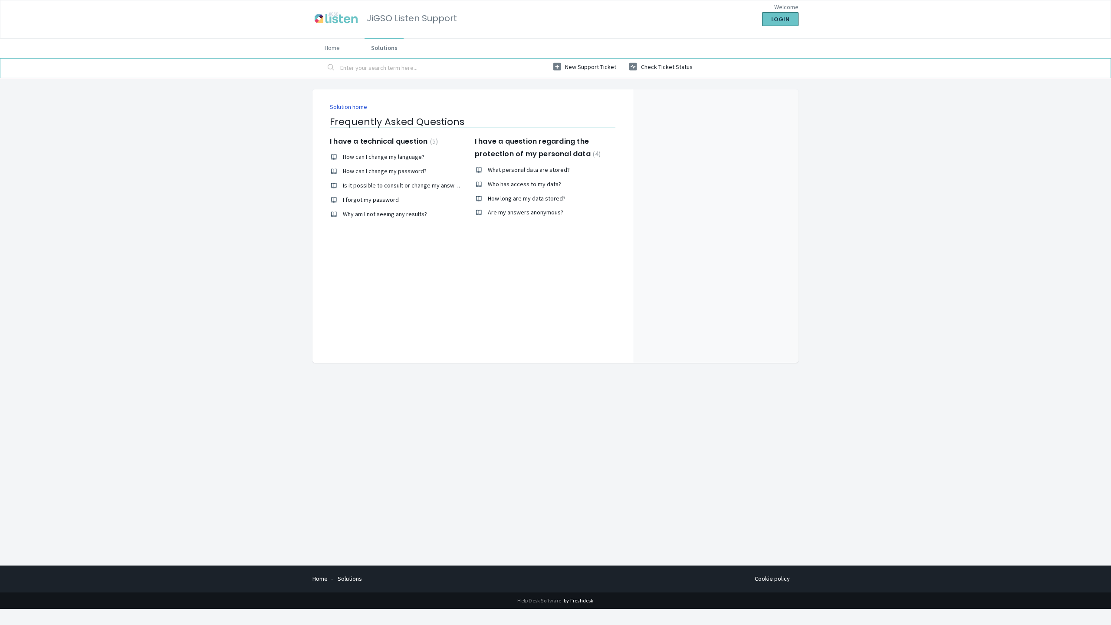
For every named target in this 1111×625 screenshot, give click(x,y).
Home (332, 48)
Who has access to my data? (524, 184)
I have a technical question (383, 141)
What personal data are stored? (529, 170)
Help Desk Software (539, 600)
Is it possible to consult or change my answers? (404, 185)
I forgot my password (371, 200)
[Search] (331, 68)
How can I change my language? (383, 157)
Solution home (348, 107)
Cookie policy (772, 578)
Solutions (384, 48)
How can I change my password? (385, 171)
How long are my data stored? (526, 198)
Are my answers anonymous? (525, 212)
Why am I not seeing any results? (385, 214)
